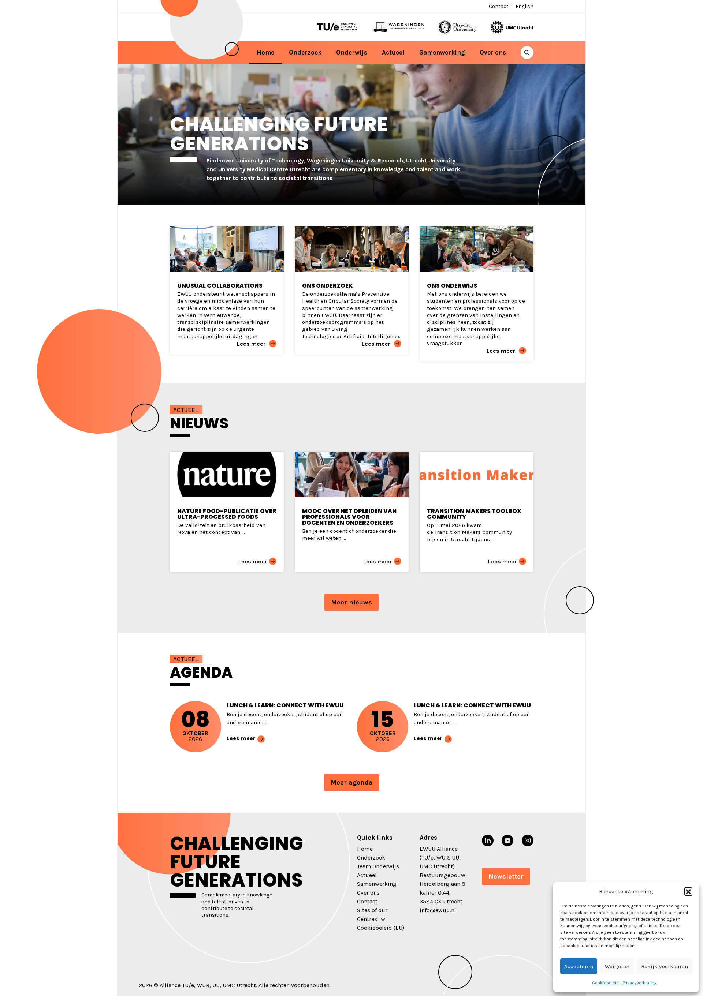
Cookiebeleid (605, 982)
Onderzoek (305, 52)
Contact (499, 6)
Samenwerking (442, 52)
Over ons (493, 52)
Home (265, 52)
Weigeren (617, 966)
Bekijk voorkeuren (664, 966)
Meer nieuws (351, 602)
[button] (688, 891)
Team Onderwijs (378, 866)
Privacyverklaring (639, 982)
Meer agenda (352, 782)
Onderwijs (351, 52)
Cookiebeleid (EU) (380, 927)
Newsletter (506, 876)
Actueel (393, 52)
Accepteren (578, 966)
